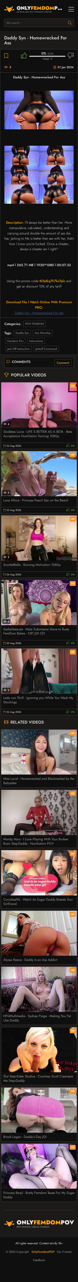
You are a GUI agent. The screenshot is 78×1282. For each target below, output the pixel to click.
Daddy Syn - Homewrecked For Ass (39, 312)
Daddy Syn (22, 333)
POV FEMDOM (34, 324)
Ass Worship (43, 333)
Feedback (39, 1260)
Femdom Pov (15, 341)
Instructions (36, 341)
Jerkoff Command (46, 349)
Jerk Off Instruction (18, 349)
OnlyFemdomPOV (43, 1252)
